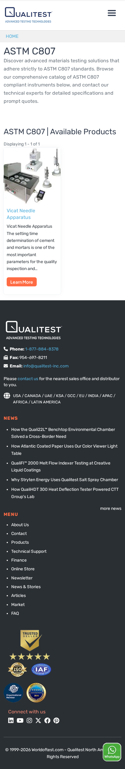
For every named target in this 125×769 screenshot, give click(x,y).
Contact (19, 533)
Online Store (23, 569)
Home (12, 36)
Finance (19, 560)
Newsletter (21, 578)
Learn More (21, 282)
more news (110, 508)
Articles (18, 595)
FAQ (15, 613)
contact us (28, 378)
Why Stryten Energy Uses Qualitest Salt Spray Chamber (64, 479)
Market (18, 604)
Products (20, 542)
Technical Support (28, 551)
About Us (20, 524)
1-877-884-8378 (42, 349)
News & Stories (26, 586)
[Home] (27, 15)
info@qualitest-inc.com (46, 366)
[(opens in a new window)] (13, 692)
